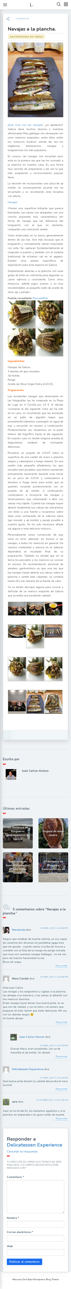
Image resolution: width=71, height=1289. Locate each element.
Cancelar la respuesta (22, 1151)
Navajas (12, 202)
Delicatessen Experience (27, 1069)
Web (10, 1246)
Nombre (13, 1218)
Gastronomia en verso (26, 36)
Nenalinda (18, 930)
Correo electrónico (20, 1232)
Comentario (15, 1177)
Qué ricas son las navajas (25, 125)
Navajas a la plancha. (32, 29)
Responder (61, 965)
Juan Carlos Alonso (35, 771)
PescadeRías (40, 298)
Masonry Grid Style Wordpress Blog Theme (35, 1279)
